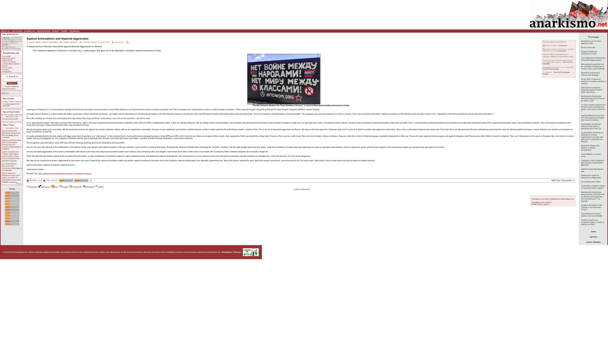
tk (5, 39)
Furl (56, 187)
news (593, 231)
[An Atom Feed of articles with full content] (12, 196)
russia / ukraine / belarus (38, 42)
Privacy (236, 252)
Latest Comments (9, 62)
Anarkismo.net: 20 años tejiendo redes (591, 42)
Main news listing (8, 58)
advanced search (9, 89)
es (17, 38)
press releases (593, 242)
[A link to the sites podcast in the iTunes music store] (12, 224)
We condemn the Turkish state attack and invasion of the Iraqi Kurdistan (10, 155)
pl (5, 41)
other (9, 39)
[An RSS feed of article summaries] (12, 207)
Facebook (74, 31)
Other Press (8, 125)
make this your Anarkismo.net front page (11, 48)
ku (14, 41)
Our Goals (17, 31)
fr (14, 38)
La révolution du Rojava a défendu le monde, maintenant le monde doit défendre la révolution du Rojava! (592, 137)
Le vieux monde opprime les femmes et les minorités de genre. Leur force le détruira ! (593, 108)
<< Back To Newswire (301, 189)
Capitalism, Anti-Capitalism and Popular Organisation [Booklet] (592, 162)
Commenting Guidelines (11, 64)
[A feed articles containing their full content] (12, 210)
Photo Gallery (7, 68)
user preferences (10, 34)
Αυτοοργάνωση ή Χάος (591, 182)
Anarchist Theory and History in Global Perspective (590, 148)
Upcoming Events (11, 112)
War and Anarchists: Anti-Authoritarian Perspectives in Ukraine (11, 143)
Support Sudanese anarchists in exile (589, 53)
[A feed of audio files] (12, 201)
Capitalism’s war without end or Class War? (558, 67)
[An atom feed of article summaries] (12, 193)
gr (13, 39)
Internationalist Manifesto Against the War (11, 133)
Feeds (12, 189)
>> (9, 45)
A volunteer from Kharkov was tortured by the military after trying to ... (558, 61)
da (7, 43)
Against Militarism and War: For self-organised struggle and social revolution (593, 117)
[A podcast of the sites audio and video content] (12, 221)
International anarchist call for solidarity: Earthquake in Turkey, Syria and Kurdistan (593, 66)
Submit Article (43, 31)
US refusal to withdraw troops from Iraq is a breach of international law (11, 176)
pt (2, 39)
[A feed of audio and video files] (12, 204)
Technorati (77, 187)
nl (19, 39)
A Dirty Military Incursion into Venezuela (9, 166)
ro (10, 43)
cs (21, 41)
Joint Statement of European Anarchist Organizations (593, 59)
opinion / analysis (70, 42)
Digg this (33, 187)
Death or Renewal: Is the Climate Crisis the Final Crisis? (591, 207)
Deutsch (546, 204)
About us (5, 31)
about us (5, 93)
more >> (19, 183)
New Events (8, 98)
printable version (36, 180)
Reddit (65, 187)
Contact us (29, 31)
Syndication (6, 71)
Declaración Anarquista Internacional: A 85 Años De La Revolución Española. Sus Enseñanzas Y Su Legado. (593, 196)
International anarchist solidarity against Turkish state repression (591, 90)
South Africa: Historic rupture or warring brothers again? (593, 187)
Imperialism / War (12, 116)
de (8, 41)
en (12, 38)
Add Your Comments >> (563, 180)
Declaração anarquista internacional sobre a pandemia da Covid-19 (591, 126)
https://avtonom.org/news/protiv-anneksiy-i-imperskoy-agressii (64, 173)
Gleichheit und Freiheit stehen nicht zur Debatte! (591, 215)
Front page (6, 56)
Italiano (540, 204)
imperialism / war (56, 42)
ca (4, 43)
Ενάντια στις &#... (551, 45)
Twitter (64, 31)
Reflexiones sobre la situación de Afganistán (591, 176)
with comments (52, 180)
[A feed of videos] (12, 199)
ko (16, 43)
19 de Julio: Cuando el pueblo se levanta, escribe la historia (593, 81)
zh (18, 41)
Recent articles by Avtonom (554, 42)
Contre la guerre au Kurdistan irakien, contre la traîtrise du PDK (592, 222)
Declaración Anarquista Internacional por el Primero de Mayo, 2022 (593, 98)
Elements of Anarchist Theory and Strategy (590, 74)
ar (2, 41)
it (20, 38)
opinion (593, 237)
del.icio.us (45, 187)
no (16, 39)
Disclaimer (227, 252)
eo (13, 43)
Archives (5, 69)
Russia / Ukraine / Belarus (12, 101)
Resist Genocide (588, 47)
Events (55, 31)
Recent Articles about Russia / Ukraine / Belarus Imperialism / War (558, 55)
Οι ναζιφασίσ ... (548, 72)
